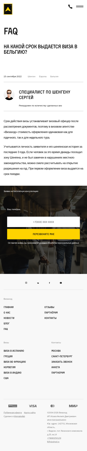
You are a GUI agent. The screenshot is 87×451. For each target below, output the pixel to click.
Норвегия (10, 367)
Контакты (50, 317)
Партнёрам (51, 312)
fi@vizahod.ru (53, 442)
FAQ (6, 328)
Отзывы (49, 307)
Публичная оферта (13, 412)
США (6, 378)
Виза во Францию (15, 361)
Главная (9, 307)
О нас (7, 312)
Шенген (31, 76)
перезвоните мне (43, 234)
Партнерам (58, 372)
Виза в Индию (12, 372)
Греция (8, 356)
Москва (56, 350)
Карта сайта (30, 412)
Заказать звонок (61, 361)
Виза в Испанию (14, 350)
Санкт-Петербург (61, 356)
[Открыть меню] (79, 6)
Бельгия (54, 76)
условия (43, 243)
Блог (7, 323)
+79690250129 (54, 438)
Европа (43, 76)
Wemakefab (19, 416)
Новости (9, 317)
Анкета (55, 367)
